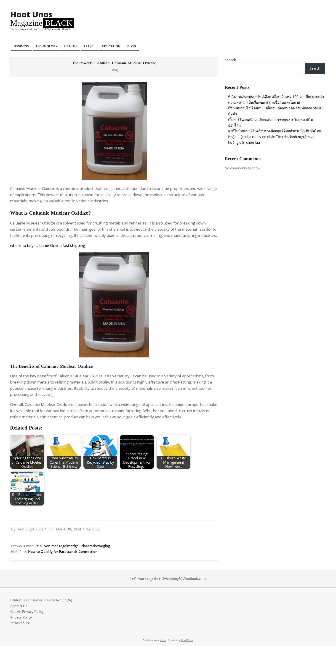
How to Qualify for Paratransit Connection (63, 551)
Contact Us (18, 605)
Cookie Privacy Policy (27, 611)
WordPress (187, 640)
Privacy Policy (21, 617)
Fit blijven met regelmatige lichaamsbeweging (72, 545)
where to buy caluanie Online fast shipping (47, 245)
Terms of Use (20, 623)
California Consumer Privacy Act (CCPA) (41, 600)
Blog (114, 70)
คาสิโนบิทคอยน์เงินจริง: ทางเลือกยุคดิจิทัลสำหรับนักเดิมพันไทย (274, 131)
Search (230, 59)
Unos (163, 640)
